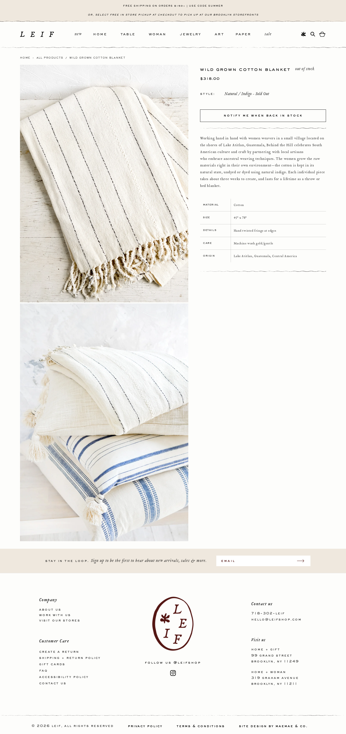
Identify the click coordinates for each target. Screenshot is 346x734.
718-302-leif (268, 613)
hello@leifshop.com (276, 619)
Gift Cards (52, 664)
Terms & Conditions (201, 726)
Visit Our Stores (59, 620)
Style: (207, 93)
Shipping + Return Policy (70, 658)
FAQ (43, 670)
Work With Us (55, 615)
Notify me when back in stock (263, 115)
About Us (50, 609)
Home (25, 58)
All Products (49, 58)
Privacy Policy (145, 726)
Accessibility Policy (64, 676)
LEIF (56, 726)
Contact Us (52, 683)
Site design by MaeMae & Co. (273, 726)
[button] (107, 34)
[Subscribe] (303, 560)
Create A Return (59, 651)
